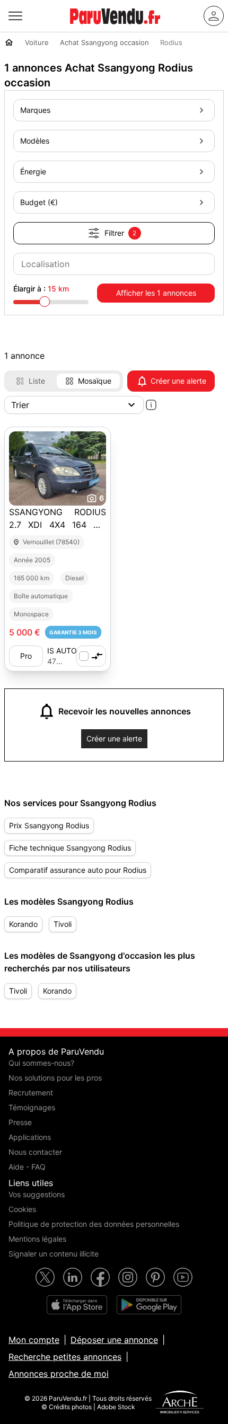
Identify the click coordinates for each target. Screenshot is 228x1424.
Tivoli (63, 923)
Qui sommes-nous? (41, 1062)
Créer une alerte (178, 380)
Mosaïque (94, 380)
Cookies (22, 1209)
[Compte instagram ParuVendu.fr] (127, 1277)
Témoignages (31, 1107)
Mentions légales (37, 1238)
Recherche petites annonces (64, 1356)
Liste (37, 380)
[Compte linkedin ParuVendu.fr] (72, 1277)
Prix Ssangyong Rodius (49, 825)
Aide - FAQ (27, 1166)
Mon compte (33, 1339)
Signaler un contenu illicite (53, 1253)
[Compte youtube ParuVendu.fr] (182, 1277)
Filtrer (120, 232)
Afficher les (156, 292)
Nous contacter (35, 1151)
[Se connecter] (214, 16)
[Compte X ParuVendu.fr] (45, 1277)
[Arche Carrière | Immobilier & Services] (180, 1403)
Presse (20, 1122)
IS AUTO (62, 650)
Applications (29, 1137)
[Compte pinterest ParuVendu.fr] (155, 1277)
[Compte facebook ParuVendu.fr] (100, 1277)
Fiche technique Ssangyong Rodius (70, 847)
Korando (23, 923)
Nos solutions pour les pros (55, 1077)
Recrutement (30, 1092)
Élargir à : (41, 288)
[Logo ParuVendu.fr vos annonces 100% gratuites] (115, 28)
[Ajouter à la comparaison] (91, 656)
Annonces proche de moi (58, 1373)
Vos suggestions (36, 1194)
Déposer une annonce (114, 1339)
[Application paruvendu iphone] (77, 1304)
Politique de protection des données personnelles (93, 1223)
